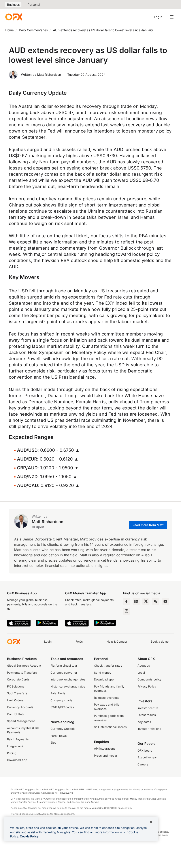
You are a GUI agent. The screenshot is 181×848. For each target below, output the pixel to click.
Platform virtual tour (64, 665)
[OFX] (13, 16)
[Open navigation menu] (172, 17)
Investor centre (148, 708)
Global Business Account (24, 665)
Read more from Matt (148, 525)
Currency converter (64, 672)
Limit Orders (15, 700)
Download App (17, 760)
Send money (102, 672)
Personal (34, 4)
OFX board (145, 750)
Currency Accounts (20, 707)
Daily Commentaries (33, 30)
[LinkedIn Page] (136, 601)
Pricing (11, 753)
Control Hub (15, 714)
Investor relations (149, 728)
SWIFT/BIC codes (62, 707)
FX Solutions (15, 686)
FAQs (79, 641)
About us (144, 665)
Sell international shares (110, 727)
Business (13, 4)
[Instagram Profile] (126, 611)
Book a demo (160, 641)
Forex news (59, 735)
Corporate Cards (18, 679)
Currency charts (61, 700)
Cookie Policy (29, 836)
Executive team (148, 757)
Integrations (15, 746)
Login (158, 17)
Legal (141, 672)
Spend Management (21, 721)
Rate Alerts (58, 693)
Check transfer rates (108, 665)
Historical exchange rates (68, 686)
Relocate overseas (106, 697)
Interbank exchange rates (68, 679)
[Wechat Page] (155, 601)
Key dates (144, 722)
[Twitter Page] (145, 601)
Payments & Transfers (22, 672)
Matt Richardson (49, 74)
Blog (54, 742)
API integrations (104, 748)
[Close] (151, 822)
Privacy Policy (147, 686)
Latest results (147, 715)
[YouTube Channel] (165, 601)
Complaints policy (149, 679)
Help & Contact (117, 641)
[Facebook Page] (126, 601)
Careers (143, 764)
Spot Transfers (17, 693)
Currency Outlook (63, 728)
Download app (104, 679)
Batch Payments (18, 739)
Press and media (105, 755)
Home (9, 30)
